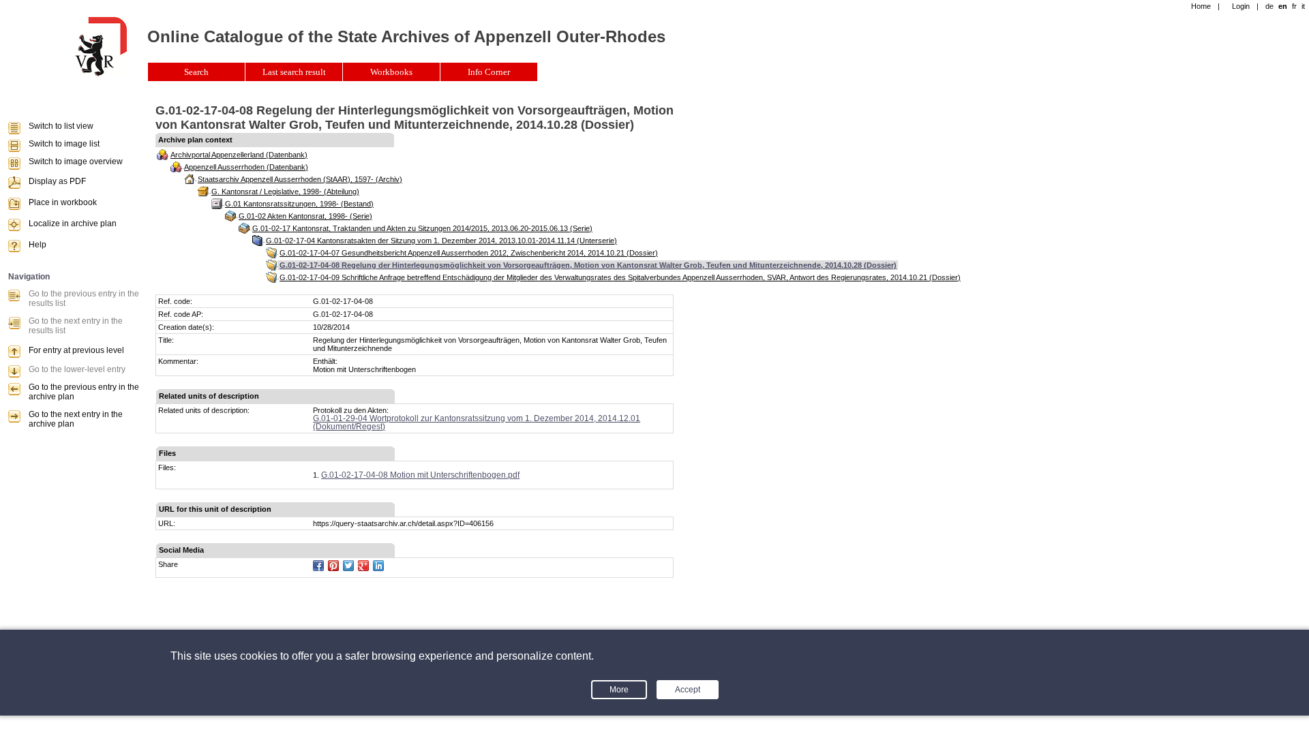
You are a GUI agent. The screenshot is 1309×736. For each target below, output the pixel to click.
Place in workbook (63, 202)
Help (37, 244)
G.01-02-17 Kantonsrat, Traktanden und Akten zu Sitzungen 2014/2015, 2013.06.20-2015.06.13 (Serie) (422, 228)
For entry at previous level (76, 350)
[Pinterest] (333, 565)
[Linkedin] (378, 565)
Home (1201, 6)
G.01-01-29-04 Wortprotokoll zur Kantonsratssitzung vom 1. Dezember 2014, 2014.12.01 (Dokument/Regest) (476, 422)
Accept (687, 689)
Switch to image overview (76, 161)
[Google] (363, 565)
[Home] (101, 73)
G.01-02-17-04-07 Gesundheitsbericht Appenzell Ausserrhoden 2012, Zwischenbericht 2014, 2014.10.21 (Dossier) (469, 253)
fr (1294, 6)
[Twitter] (348, 565)
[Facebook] (318, 565)
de (1269, 6)
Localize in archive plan (73, 223)
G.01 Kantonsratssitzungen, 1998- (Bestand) (299, 204)
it (1303, 6)
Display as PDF (57, 181)
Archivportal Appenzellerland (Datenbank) (238, 155)
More (619, 689)
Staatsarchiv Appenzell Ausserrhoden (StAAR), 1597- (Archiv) (300, 179)
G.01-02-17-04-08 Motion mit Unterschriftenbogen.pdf (420, 475)
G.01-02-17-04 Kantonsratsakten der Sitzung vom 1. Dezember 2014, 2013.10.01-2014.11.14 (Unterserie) (441, 240)
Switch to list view (61, 126)
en (1282, 6)
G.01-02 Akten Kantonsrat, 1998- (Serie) (305, 216)
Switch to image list (64, 144)
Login (1241, 6)
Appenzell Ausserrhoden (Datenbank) (246, 167)
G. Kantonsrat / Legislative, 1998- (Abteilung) (285, 191)
